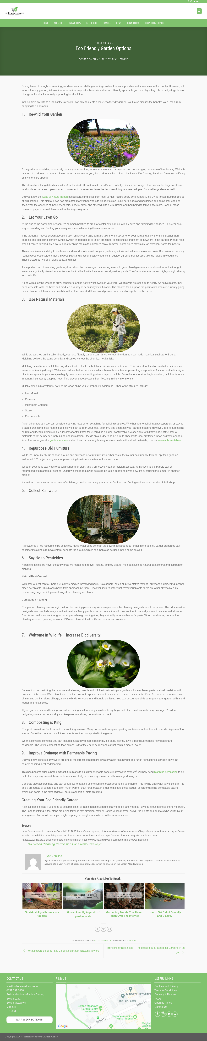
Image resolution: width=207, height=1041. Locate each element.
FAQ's (157, 998)
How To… (107, 23)
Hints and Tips (74, 23)
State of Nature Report (55, 196)
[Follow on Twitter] (194, 1)
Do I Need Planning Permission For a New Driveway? (65, 844)
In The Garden (101, 43)
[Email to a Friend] (109, 929)
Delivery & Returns (165, 994)
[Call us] (201, 1)
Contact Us (160, 1007)
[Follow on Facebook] (188, 1)
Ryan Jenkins (120, 59)
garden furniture (58, 440)
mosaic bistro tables (169, 440)
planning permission (166, 772)
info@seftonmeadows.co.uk (22, 986)
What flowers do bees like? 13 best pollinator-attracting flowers (63, 951)
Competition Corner (154, 23)
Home (46, 23)
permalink (131, 940)
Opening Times (163, 1002)
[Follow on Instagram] (191, 1)
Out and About (133, 23)
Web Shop (58, 23)
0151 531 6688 (15, 990)
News (118, 23)
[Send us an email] (197, 1)
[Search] (199, 11)
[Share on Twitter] (103, 929)
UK (111, 43)
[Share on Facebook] (97, 929)
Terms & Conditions (165, 990)
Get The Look (92, 23)
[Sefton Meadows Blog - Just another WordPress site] (21, 11)
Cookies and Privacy (166, 986)
